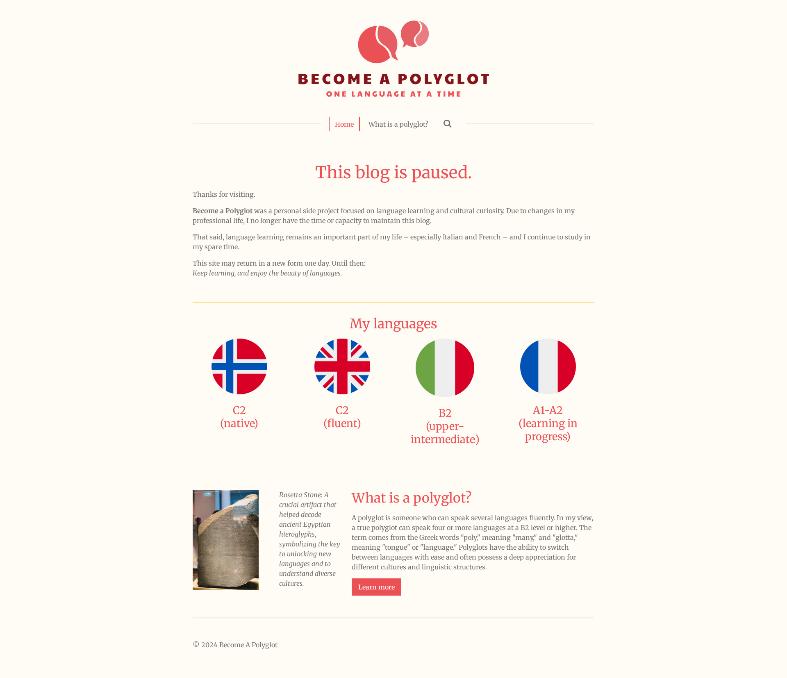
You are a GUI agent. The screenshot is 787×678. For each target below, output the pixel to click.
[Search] (447, 123)
